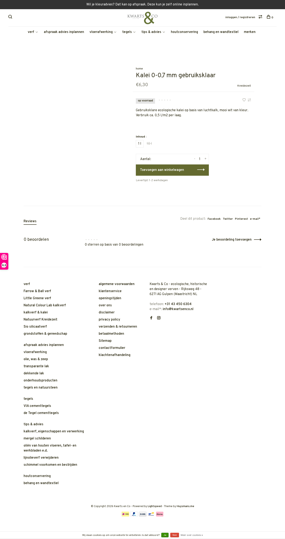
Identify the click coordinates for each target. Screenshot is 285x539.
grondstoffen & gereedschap (45, 334)
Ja (165, 535)
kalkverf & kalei (36, 313)
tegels (127, 32)
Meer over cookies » (192, 535)
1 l (139, 144)
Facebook (214, 219)
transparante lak (36, 366)
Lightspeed (155, 506)
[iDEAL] (125, 516)
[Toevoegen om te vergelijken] (249, 100)
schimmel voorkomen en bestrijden (50, 465)
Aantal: (145, 159)
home (139, 69)
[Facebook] (151, 318)
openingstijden (110, 298)
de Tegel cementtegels (41, 413)
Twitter (228, 219)
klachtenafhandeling (114, 355)
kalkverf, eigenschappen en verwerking (54, 431)
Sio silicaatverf (35, 327)
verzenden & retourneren (118, 327)
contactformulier (112, 348)
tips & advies (151, 32)
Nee (175, 535)
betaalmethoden (111, 334)
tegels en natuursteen (41, 388)
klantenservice (110, 291)
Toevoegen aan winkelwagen (162, 170)
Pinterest (241, 219)
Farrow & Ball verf (37, 291)
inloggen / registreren (240, 17)
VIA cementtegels (37, 406)
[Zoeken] (10, 17)
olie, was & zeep (36, 359)
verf (31, 32)
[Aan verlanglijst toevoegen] (244, 100)
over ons (105, 305)
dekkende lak (34, 373)
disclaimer (107, 313)
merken (250, 32)
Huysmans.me (185, 506)
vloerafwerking (101, 32)
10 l (149, 144)
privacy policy (109, 320)
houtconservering (184, 32)
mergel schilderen (37, 439)
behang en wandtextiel (220, 32)
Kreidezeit (244, 86)
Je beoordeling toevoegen (232, 240)
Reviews (30, 221)
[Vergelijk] (261, 17)
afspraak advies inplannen (64, 32)
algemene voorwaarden (117, 284)
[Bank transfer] (143, 516)
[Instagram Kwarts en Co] (158, 318)
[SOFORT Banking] (159, 516)
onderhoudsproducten (40, 381)
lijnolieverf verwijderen (41, 458)
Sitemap (105, 341)
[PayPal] (134, 516)
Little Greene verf (37, 298)
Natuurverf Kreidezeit (40, 320)
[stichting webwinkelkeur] (151, 333)
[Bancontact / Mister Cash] (151, 516)
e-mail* (255, 219)
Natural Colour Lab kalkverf (45, 305)
